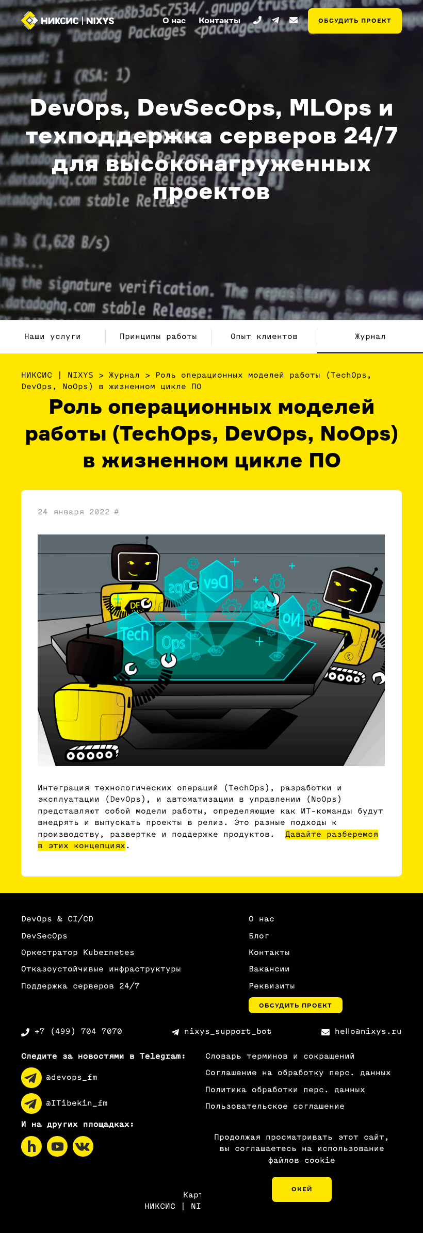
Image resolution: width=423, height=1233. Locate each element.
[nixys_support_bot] (275, 20)
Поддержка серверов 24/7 (80, 986)
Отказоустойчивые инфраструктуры (101, 969)
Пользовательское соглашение (275, 1106)
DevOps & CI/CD (57, 919)
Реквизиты (272, 986)
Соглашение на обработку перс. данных (298, 1073)
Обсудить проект (355, 20)
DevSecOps (44, 936)
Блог (259, 936)
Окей (301, 1189)
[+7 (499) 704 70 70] (257, 20)
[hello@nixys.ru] (293, 20)
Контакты (269, 953)
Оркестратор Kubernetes (78, 953)
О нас (261, 919)
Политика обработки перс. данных (285, 1090)
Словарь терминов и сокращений (280, 1056)
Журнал (370, 337)
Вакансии (269, 969)
